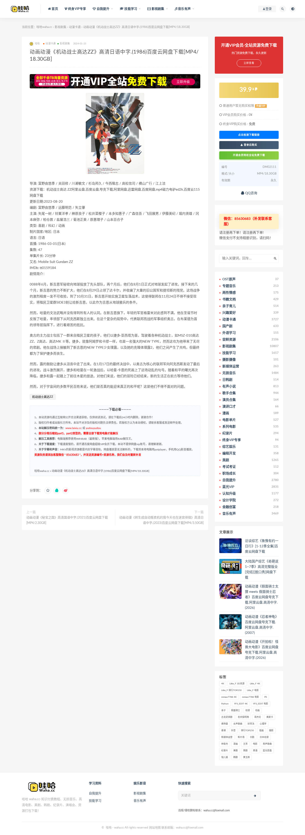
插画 (261, 730)
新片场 (241, 737)
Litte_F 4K (255, 684)
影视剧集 (60, 27)
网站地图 (155, 827)
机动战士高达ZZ (42, 397)
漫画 (235, 744)
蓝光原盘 (267, 751)
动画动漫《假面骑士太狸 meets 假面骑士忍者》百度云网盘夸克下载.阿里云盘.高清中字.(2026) (261, 597)
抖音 (233, 730)
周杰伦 (257, 717)
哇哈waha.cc (44, 27)
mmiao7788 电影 (250, 697)
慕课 (223, 730)
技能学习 (95, 800)
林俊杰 (224, 744)
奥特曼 (224, 724)
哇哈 (109, 827)
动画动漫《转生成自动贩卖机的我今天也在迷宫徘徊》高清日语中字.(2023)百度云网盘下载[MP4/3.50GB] (161, 520)
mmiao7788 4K (229, 697)
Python (225, 704)
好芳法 (251, 724)
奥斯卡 (269, 717)
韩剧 (235, 757)
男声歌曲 (267, 744)
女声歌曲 (237, 724)
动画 (257, 710)
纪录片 (224, 751)
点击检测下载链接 (249, 134)
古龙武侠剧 (226, 717)
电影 (255, 744)
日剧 (252, 737)
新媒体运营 (226, 737)
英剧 (245, 751)
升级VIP (260, 106)
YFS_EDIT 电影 (260, 704)
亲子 (223, 710)
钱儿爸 (224, 757)
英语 (255, 751)
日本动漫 (264, 737)
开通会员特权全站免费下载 (249, 155)
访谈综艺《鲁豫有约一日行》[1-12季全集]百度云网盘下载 (261, 546)
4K (222, 684)
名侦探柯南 (243, 717)
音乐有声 (140, 800)
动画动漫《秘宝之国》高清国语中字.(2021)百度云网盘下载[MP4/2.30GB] (67, 520)
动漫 (247, 710)
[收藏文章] (47, 490)
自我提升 (95, 793)
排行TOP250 (247, 730)
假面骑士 (235, 710)
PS (265, 697)
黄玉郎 (246, 757)
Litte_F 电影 (253, 690)
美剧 (235, 751)
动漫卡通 (75, 27)
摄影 (271, 730)
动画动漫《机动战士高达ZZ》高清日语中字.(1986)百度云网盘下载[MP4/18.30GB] (100, 471)
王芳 (245, 744)
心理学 (263, 724)
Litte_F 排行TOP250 (231, 690)
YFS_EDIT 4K (241, 704)
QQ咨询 (250, 193)
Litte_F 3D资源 (237, 684)
